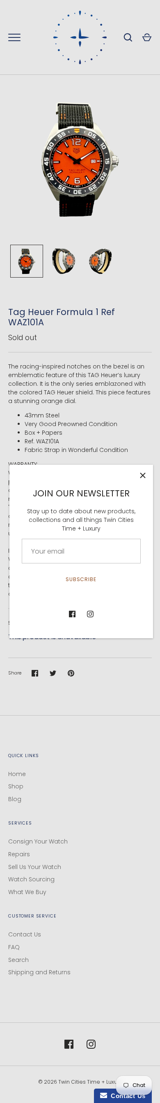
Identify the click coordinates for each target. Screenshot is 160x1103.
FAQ (14, 947)
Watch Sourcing (31, 879)
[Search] (128, 37)
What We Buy (27, 892)
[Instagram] (90, 614)
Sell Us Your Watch (34, 867)
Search (18, 960)
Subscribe (81, 579)
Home (17, 774)
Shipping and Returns (39, 972)
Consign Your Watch (38, 841)
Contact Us (24, 934)
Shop (15, 786)
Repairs (19, 854)
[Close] (143, 475)
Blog (14, 799)
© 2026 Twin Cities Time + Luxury (80, 1081)
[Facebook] (72, 614)
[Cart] (147, 37)
